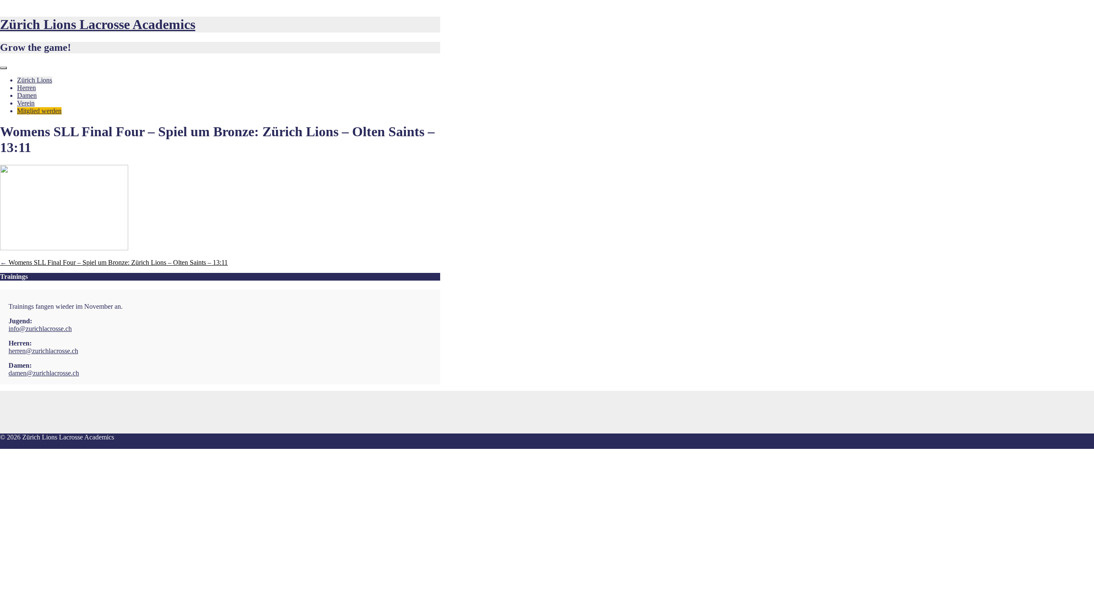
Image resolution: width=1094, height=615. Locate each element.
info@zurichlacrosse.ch (40, 328)
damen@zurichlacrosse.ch (44, 373)
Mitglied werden (39, 110)
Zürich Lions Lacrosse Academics (97, 24)
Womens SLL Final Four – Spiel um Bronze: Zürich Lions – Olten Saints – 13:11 (114, 262)
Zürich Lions (34, 80)
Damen (27, 95)
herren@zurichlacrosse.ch (43, 350)
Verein (26, 103)
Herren (26, 87)
